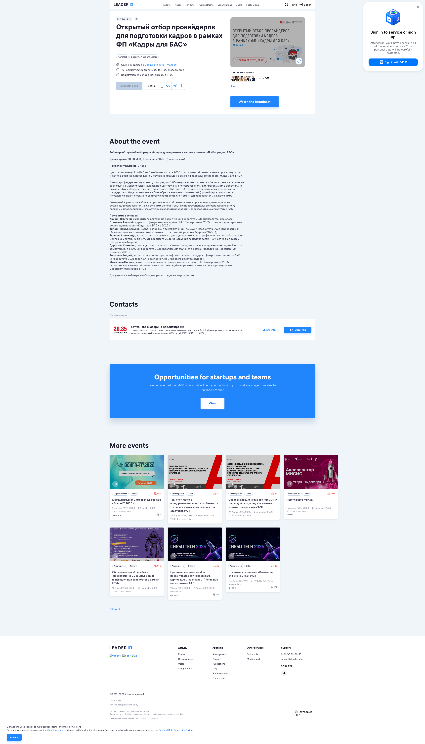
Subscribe (300, 329)
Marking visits (254, 658)
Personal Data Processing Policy (175, 730)
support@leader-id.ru (292, 658)
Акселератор (178, 493)
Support (286, 647)
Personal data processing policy (124, 704)
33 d (159, 566)
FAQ (214, 668)
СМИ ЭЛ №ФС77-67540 (146, 718)
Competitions (206, 4)
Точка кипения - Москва (161, 64)
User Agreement (55, 730)
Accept (14, 737)
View (212, 403)
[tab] (195, 647)
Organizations (224, 4)
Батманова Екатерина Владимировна (157, 327)
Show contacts (271, 329)
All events (115, 609)
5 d (276, 493)
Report (234, 86)
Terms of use (115, 700)
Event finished (129, 85)
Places (177, 4)
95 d (159, 493)
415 (217, 594)
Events (166, 4)
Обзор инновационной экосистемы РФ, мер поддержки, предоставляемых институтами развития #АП (252, 503)
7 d (218, 493)
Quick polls (252, 654)
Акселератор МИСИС (300, 499)
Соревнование (120, 493)
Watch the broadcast (254, 102)
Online (133, 493)
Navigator (190, 4)
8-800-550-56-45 (291, 654)
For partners (218, 678)
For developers (220, 673)
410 (275, 587)
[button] (195, 647)
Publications (252, 4)
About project (219, 654)
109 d (333, 493)
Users (239, 4)
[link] (137, 487)
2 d (217, 566)
